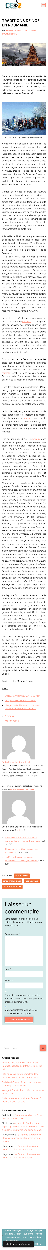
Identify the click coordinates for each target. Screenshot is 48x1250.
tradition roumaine (12, 887)
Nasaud (36, 439)
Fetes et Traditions (12, 881)
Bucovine (26, 321)
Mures (27, 418)
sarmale (6, 373)
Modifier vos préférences (18, 1244)
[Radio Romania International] (18, 758)
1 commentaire (9, 34)
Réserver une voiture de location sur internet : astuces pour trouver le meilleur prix (22, 1066)
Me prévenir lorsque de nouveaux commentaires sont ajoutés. (21, 1012)
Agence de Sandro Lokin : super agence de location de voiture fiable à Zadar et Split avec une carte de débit (23, 1126)
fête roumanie (21, 876)
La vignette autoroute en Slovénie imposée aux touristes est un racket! (21, 1138)
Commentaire (12, 934)
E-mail (9, 980)
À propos (9, 716)
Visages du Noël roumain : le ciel (20, 700)
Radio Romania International (21, 30)
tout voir (20, 830)
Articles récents (13, 720)
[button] (43, 5)
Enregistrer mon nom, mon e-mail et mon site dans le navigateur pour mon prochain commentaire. (24, 998)
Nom (8, 969)
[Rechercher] (43, 1048)
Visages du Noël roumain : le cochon (22, 696)
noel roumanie (31, 881)
